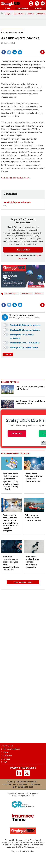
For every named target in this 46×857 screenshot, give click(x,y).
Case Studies (19, 14)
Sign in (12, 47)
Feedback (23, 784)
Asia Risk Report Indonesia (17, 202)
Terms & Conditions (11, 749)
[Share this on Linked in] (14, 52)
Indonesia (39, 293)
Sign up (8, 354)
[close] (44, 47)
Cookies (6, 759)
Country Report (26, 293)
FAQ (5, 762)
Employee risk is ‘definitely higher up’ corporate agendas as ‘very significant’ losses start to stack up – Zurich (11, 481)
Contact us (8, 745)
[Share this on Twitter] (9, 52)
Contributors (9, 784)
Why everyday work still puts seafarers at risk (33, 518)
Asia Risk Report (11, 293)
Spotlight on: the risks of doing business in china (30, 402)
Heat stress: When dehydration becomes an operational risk (33, 477)
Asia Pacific (23, 8)
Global (7, 8)
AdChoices (7, 755)
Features (30, 14)
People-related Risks (12, 32)
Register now (23, 250)
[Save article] (42, 52)
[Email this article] (20, 52)
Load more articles (23, 582)
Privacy (6, 752)
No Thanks (17, 433)
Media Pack (35, 784)
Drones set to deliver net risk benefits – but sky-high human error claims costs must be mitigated (11, 523)
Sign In (10, 782)
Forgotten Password (26, 782)
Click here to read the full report (15, 177)
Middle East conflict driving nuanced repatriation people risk (32, 561)
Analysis (7, 14)
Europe (38, 8)
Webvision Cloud (28, 851)
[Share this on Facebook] (3, 52)
